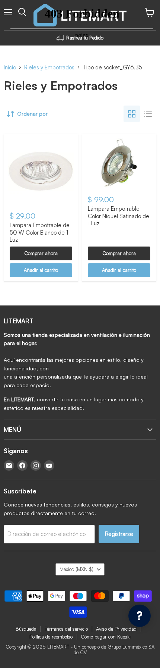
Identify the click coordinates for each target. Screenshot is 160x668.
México (76, 569)
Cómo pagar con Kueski (106, 637)
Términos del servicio (66, 629)
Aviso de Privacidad (116, 629)
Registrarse (119, 533)
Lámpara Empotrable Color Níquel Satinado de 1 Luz (118, 216)
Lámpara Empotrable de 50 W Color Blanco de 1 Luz (40, 232)
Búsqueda (26, 629)
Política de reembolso (51, 637)
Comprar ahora (41, 253)
